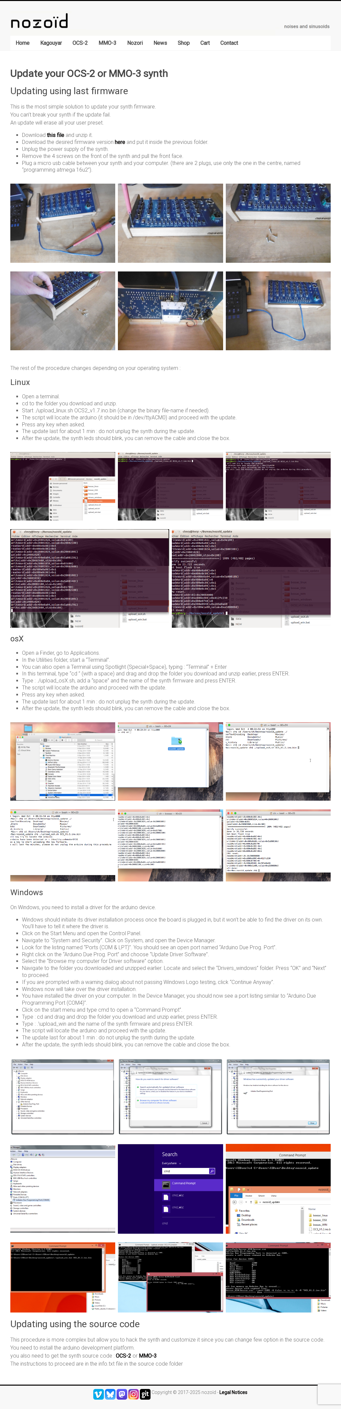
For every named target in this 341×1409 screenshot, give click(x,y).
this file (55, 135)
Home (23, 43)
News (160, 43)
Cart (205, 43)
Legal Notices (233, 1392)
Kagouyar (51, 43)
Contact (229, 43)
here (120, 142)
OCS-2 (80, 43)
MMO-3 (108, 43)
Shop (184, 43)
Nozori (135, 43)
